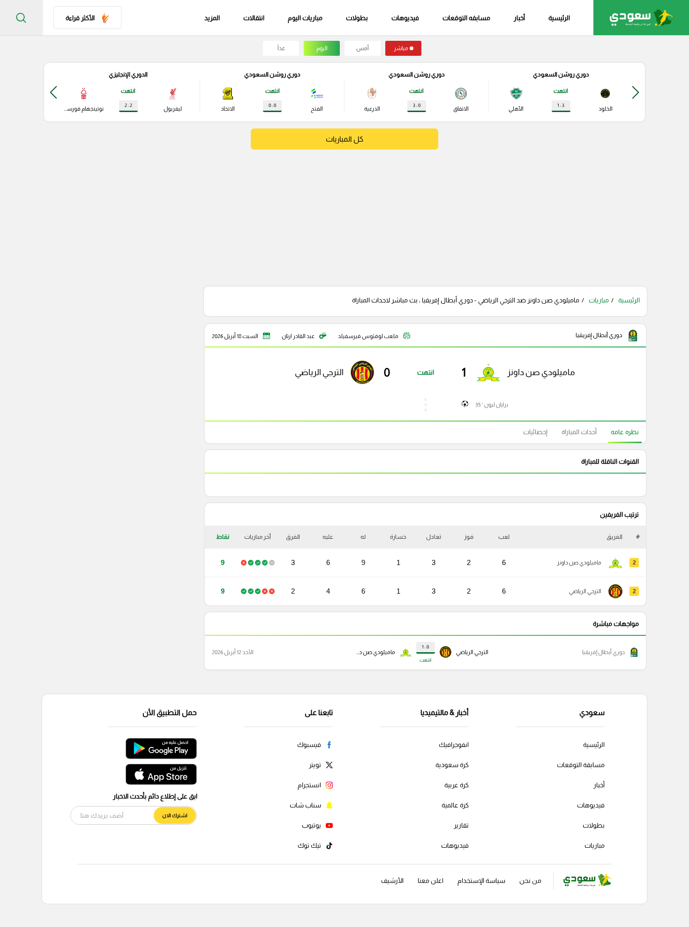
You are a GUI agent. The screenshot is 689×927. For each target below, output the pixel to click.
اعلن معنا (430, 880)
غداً (281, 48)
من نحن (530, 880)
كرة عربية (456, 785)
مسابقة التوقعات (581, 765)
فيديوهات (405, 18)
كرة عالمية (455, 805)
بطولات (357, 18)
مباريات (599, 300)
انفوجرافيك (454, 744)
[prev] (635, 92)
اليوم (322, 48)
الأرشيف (392, 880)
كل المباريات (344, 139)
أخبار (519, 18)
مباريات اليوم (305, 18)
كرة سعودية (452, 765)
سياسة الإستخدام (481, 880)
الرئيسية (559, 18)
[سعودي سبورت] (641, 17)
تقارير (461, 825)
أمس (362, 48)
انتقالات (253, 18)
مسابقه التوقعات (466, 18)
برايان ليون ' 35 (491, 404)
